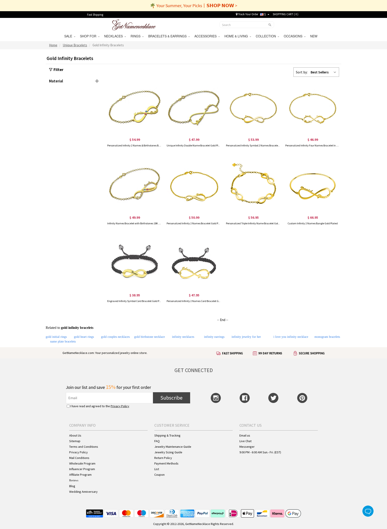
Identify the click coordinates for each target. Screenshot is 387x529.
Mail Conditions (79, 458)
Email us (244, 435)
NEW (314, 36)
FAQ (157, 441)
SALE (69, 36)
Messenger (247, 447)
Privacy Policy (120, 406)
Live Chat (245, 441)
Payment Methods (166, 463)
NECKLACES (114, 36)
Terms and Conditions (83, 447)
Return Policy (163, 458)
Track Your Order (247, 14)
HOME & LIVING (237, 36)
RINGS (136, 36)
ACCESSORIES (206, 36)
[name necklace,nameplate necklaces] (133, 24)
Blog (72, 486)
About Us (75, 435)
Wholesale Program (82, 463)
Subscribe (171, 397)
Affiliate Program (80, 475)
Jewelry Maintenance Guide (172, 447)
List (156, 469)
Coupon (159, 475)
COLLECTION (267, 36)
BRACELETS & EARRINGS (168, 36)
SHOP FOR (89, 36)
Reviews (73, 480)
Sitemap (74, 441)
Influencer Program (82, 469)
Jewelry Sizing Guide (168, 452)
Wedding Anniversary (83, 492)
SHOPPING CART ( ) (285, 14)
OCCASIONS (294, 36)
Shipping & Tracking (167, 435)
